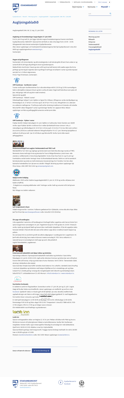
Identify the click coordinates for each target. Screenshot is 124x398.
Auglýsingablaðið (43, 16)
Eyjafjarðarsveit (17, 16)
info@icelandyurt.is (53, 273)
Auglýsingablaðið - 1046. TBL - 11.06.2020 (60, 16)
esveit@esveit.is (25, 387)
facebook (60, 382)
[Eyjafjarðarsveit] (15, 387)
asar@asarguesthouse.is (33, 212)
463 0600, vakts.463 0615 (29, 385)
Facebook (16, 292)
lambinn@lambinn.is (27, 335)
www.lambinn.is (64, 335)
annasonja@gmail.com (45, 166)
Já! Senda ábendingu (40, 351)
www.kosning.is (37, 49)
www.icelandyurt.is (67, 273)
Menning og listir (32, 16)
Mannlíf (25, 16)
